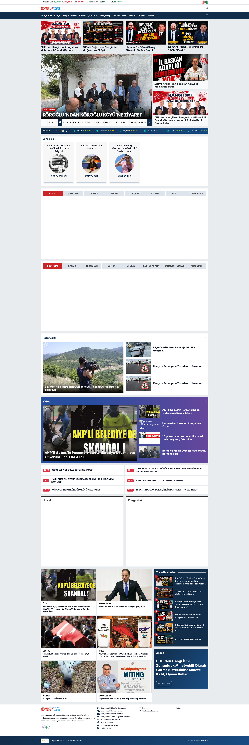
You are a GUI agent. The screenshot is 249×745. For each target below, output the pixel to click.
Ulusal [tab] (131, 266)
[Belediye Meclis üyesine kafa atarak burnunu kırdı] (149, 452)
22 (117, 122)
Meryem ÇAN (91, 176)
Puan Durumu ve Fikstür (110, 720)
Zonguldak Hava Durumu (111, 711)
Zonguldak (46, 15)
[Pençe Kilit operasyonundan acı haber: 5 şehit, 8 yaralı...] (68, 632)
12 (81, 122)
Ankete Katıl (164, 684)
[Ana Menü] (207, 15)
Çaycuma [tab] (73, 193)
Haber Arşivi (106, 728)
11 (78, 122)
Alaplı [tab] (53, 193)
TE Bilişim (204, 741)
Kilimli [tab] (155, 193)
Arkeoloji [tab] (196, 266)
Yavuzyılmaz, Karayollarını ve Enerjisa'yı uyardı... (123, 606)
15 (92, 122)
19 (106, 122)
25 (127, 122)
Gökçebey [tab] (135, 193)
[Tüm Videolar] (205, 402)
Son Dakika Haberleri (109, 725)
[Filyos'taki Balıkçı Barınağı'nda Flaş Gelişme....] (138, 349)
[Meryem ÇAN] (91, 164)
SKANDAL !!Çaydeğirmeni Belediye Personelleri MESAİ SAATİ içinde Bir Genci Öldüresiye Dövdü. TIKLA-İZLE (66, 608)
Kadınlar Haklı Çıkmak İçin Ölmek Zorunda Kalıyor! (58, 148)
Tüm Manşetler (107, 722)
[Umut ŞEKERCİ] (124, 164)
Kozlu (74, 15)
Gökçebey (105, 15)
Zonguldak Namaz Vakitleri (112, 714)
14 (88, 122)
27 (134, 122)
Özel (124, 15)
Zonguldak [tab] (196, 193)
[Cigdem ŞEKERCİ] (58, 164)
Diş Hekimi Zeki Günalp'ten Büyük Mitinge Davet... (123, 699)
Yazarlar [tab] (48, 139)
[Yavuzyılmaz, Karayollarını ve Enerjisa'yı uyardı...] (124, 585)
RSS (46, 741)
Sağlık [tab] (72, 266)
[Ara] (207, 8)
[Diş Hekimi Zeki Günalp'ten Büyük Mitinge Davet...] (124, 677)
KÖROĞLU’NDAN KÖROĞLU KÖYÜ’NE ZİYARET (76, 490)
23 (120, 122)
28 (138, 122)
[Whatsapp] (47, 727)
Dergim (141, 15)
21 (113, 122)
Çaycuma (92, 15)
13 (85, 122)
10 (74, 122)
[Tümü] (205, 653)
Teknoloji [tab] (92, 266)
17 (99, 122)
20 (109, 122)
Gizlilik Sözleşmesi (150, 711)
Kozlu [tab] (175, 193)
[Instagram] (43, 727)
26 (131, 122)
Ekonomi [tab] (52, 266)
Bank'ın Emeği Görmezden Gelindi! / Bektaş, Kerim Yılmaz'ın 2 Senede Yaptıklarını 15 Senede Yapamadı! (124, 148)
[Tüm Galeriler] (205, 338)
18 (102, 122)
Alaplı (66, 15)
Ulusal (150, 15)
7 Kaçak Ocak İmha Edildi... (56, 699)
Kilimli (82, 15)
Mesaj (132, 15)
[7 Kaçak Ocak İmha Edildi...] (68, 677)
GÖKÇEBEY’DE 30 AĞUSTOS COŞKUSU (72, 470)
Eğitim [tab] (111, 266)
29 (141, 122)
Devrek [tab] (94, 193)
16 (95, 122)
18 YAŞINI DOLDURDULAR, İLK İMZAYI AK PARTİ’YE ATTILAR (166, 490)
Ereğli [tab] (114, 193)
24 (124, 122)
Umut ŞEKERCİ (125, 176)
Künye (145, 708)
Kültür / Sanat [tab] (152, 266)
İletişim (179, 708)
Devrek (116, 15)
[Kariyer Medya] (50, 8)
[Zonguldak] (205, 500)
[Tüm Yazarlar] (205, 139)
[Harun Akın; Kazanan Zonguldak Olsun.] (149, 425)
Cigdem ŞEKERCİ (59, 176)
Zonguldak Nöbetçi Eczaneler (113, 708)
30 (145, 122)
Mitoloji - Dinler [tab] (174, 266)
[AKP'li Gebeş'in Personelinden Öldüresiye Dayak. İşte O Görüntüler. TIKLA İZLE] (149, 411)
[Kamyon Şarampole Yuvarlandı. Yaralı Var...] (138, 366)
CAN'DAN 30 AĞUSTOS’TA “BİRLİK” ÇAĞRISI (159, 480)
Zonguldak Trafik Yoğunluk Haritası (115, 717)
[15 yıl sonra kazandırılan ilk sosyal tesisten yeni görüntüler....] (149, 438)
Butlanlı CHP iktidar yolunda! (91, 147)
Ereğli (57, 15)
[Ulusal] (120, 500)
